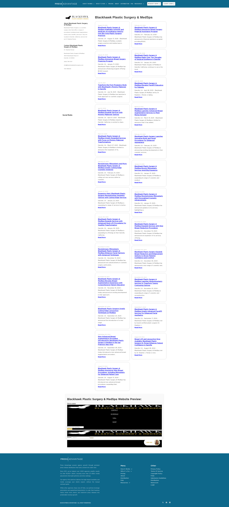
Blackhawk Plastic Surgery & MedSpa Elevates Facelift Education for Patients (149, 85)
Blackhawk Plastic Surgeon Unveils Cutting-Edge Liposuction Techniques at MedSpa (111, 311)
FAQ (132, 3)
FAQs (152, 475)
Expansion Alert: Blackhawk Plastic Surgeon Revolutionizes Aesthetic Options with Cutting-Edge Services (112, 195)
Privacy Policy (155, 469)
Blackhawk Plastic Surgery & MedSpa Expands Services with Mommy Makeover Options (110, 112)
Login (153, 485)
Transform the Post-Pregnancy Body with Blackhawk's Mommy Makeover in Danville (112, 87)
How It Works (87, 3)
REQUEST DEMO (153, 3)
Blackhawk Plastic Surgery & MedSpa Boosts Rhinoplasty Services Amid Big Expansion (146, 168)
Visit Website (67, 68)
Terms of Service (157, 471)
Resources (138, 3)
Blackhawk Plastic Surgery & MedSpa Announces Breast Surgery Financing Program (112, 59)
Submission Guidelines (158, 478)
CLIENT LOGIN (168, 3)
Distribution (125, 3)
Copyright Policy (156, 473)
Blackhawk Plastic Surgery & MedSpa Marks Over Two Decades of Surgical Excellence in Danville (148, 57)
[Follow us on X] (163, 502)
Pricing (110, 3)
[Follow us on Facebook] (166, 502)
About (117, 3)
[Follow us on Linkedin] (169, 502)
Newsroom (154, 482)
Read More (102, 45)
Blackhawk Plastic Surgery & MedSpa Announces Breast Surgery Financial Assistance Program (148, 29)
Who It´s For (100, 3)
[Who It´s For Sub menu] (106, 3)
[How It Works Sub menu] (93, 3)
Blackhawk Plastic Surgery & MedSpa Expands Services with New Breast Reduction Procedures (149, 226)
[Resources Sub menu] (143, 3)
